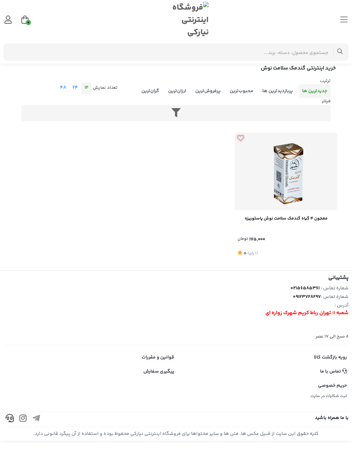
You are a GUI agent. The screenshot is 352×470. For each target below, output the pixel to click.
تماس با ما (331, 371)
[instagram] (23, 419)
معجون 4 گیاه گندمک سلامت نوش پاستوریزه (286, 218)
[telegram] (36, 419)
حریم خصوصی (332, 385)
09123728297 (307, 297)
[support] (9, 419)
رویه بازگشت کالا (330, 357)
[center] (340, 52)
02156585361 (305, 288)
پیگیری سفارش (158, 371)
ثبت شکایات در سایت (328, 396)
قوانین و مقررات (158, 357)
